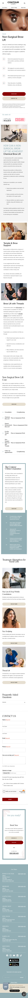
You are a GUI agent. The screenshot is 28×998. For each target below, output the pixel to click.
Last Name (4, 733)
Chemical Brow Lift (15, 418)
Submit (10, 799)
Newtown (6, 946)
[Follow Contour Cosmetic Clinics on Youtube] (14, 955)
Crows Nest (6, 906)
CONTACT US (14, 98)
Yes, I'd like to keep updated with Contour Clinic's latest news (14, 784)
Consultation (15, 412)
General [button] (4, 702)
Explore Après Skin (14, 990)
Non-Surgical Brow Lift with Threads (15, 443)
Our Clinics (4, 7)
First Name (4, 726)
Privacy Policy (14, 982)
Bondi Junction (8, 874)
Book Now (23, 7)
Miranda (5, 926)
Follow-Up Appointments (15, 451)
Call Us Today (14, 7)
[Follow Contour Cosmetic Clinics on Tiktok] (21, 955)
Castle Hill (6, 896)
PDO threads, (19, 307)
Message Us (14, 838)
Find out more (14, 604)
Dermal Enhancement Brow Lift (15, 425)
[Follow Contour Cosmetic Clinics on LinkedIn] (17, 955)
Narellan (6, 936)
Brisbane (5, 886)
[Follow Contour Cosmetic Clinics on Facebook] (7, 955)
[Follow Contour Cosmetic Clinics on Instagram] (11, 955)
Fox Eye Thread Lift (15, 433)
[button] (24, 994)
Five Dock (6, 916)
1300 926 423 (14, 853)
